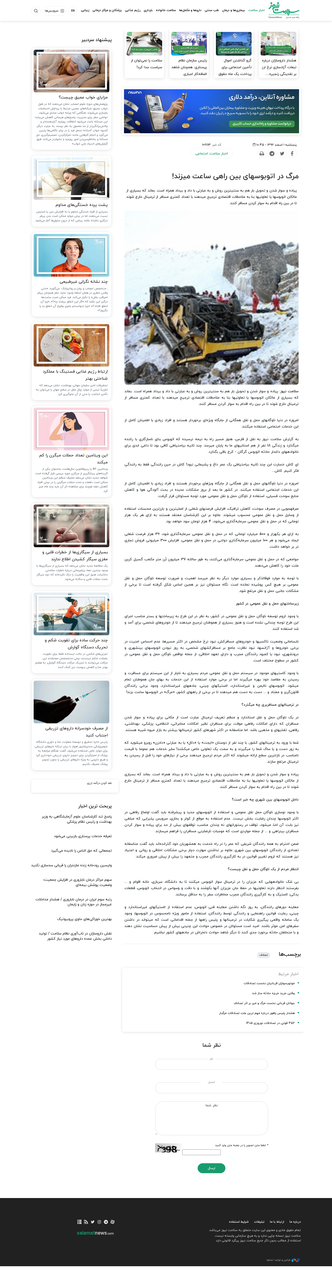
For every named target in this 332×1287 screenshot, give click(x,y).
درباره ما (295, 1222)
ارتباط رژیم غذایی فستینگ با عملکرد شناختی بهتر (75, 375)
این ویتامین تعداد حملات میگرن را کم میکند (73, 459)
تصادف (264, 955)
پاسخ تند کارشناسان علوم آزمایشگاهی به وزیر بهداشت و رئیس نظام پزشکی (77, 819)
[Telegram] (271, 153)
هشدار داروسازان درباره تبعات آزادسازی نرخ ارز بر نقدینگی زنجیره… (279, 67)
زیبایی (85, 10)
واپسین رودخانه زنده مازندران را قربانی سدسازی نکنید (71, 865)
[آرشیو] (79, 1222)
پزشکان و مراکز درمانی (107, 10)
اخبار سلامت (256, 10)
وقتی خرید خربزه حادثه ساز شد (273, 993)
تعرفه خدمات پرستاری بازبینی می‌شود (83, 836)
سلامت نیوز (280, 10)
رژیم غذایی (132, 10)
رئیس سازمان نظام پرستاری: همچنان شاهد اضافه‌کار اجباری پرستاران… (189, 70)
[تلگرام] (106, 1222)
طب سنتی (212, 10)
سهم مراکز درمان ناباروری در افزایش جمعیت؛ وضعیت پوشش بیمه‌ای (77, 882)
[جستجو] (36, 11)
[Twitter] (281, 153)
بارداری (148, 10)
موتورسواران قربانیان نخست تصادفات (269, 983)
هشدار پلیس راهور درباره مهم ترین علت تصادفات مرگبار (257, 1013)
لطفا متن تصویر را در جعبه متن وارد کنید (241, 1145)
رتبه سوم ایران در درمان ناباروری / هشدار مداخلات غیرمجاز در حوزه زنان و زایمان (73, 902)
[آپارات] (112, 1222)
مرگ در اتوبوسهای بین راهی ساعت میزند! (235, 176)
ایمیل (211, 1082)
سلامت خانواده (166, 10)
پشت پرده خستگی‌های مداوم (82, 205)
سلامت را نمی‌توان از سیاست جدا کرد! (146, 64)
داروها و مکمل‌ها (190, 10)
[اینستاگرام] (99, 1222)
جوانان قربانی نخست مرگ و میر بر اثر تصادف (264, 1003)
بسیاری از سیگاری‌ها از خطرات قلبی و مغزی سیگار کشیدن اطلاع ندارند (75, 555)
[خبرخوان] (86, 1222)
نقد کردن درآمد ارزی (99, 783)
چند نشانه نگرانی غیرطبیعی (84, 282)
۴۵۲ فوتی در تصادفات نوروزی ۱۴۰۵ (270, 1023)
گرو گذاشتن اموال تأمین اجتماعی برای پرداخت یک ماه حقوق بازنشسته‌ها (235, 70)
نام (211, 1059)
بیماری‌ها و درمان (233, 10)
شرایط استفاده (239, 1222)
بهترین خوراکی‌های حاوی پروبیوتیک (84, 919)
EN (73, 11)
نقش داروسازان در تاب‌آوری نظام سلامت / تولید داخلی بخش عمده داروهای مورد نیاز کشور (75, 936)
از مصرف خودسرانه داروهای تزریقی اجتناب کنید (76, 732)
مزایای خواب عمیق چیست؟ (83, 97)
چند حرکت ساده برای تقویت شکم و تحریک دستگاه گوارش (76, 644)
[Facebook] (292, 153)
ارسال (211, 1168)
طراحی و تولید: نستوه (278, 1260)
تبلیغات (259, 1222)
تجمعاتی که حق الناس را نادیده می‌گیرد (81, 850)
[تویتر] (93, 1222)
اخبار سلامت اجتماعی (211, 153)
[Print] (261, 153)
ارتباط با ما (277, 1222)
